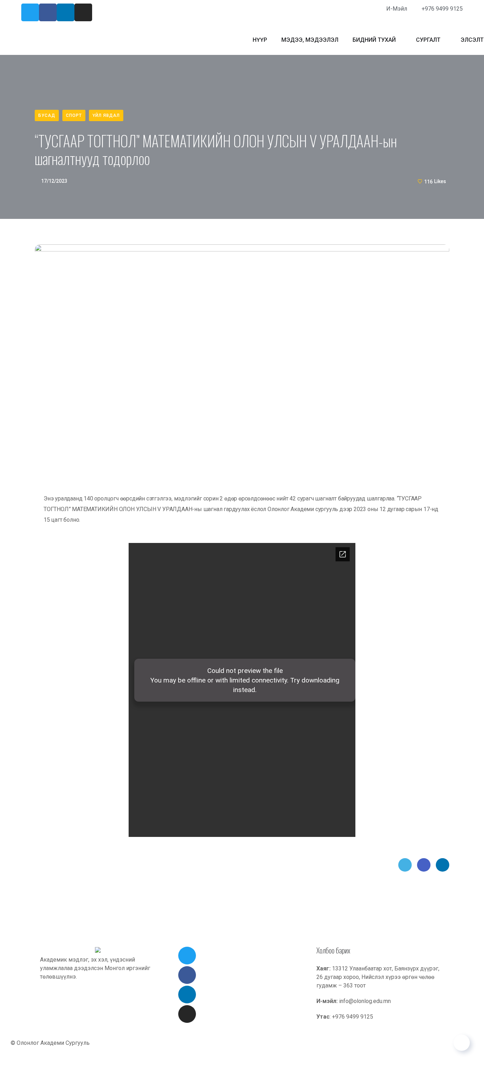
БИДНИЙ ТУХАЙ (374, 39)
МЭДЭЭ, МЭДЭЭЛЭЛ (309, 39)
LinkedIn (442, 865)
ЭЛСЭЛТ (472, 39)
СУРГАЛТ (428, 39)
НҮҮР (260, 39)
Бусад (46, 115)
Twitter (405, 865)
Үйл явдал (106, 115)
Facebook (423, 865)
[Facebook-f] (48, 12)
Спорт (74, 115)
